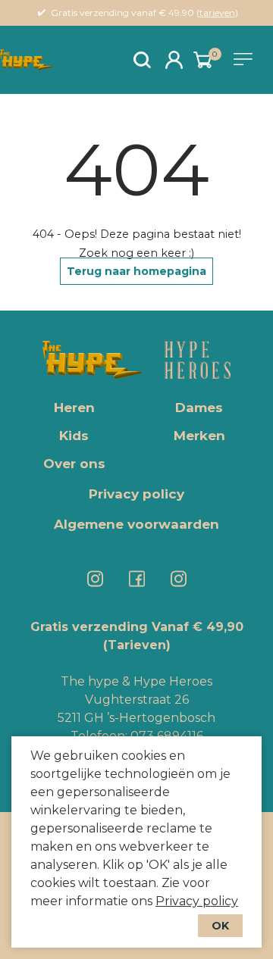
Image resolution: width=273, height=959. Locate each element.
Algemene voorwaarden (136, 524)
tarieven (217, 12)
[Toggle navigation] (246, 59)
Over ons (74, 463)
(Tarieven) (137, 645)
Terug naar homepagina (136, 271)
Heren (74, 407)
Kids (74, 435)
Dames (199, 407)
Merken (199, 435)
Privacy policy (196, 901)
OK (220, 925)
